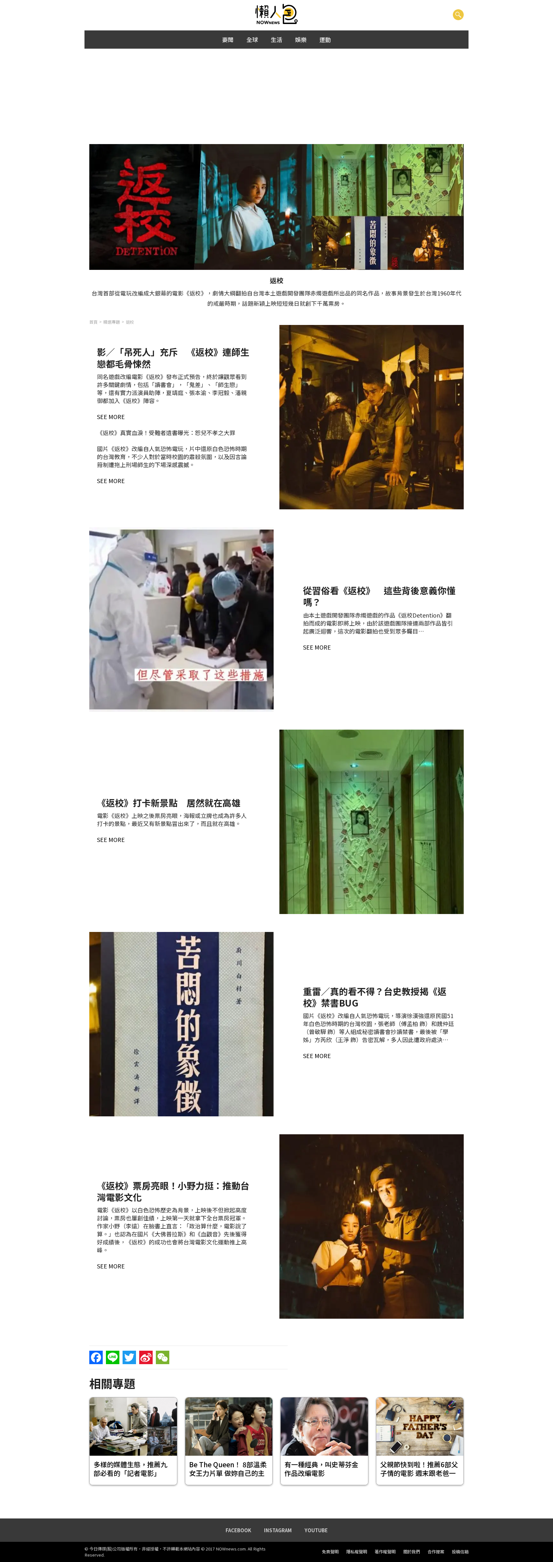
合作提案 (436, 1552)
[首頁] (276, 14)
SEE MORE (111, 416)
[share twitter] (129, 1357)
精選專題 (111, 322)
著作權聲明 (385, 1552)
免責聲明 (330, 1552)
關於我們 (411, 1552)
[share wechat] (162, 1357)
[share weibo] (146, 1357)
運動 (325, 39)
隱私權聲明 (356, 1552)
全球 (252, 39)
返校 (130, 322)
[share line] (112, 1357)
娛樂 (301, 39)
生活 (276, 39)
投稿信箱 (460, 1552)
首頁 (93, 322)
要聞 (228, 39)
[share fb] (96, 1357)
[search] (458, 14)
